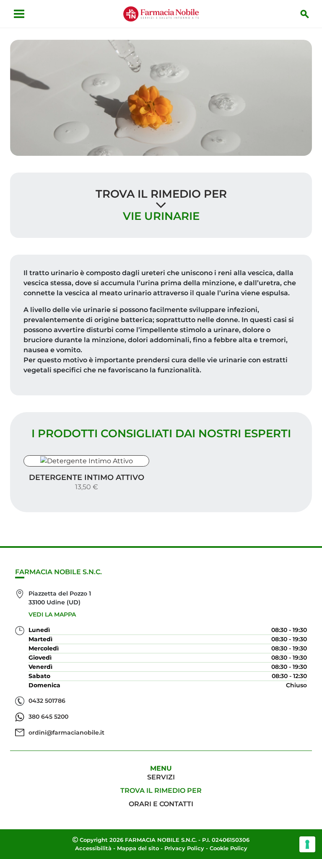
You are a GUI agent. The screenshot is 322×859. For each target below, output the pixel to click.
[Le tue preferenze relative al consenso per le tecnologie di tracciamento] (307, 844)
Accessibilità (93, 848)
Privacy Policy (184, 848)
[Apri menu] (19, 14)
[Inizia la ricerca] (305, 13)
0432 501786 (47, 700)
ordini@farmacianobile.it (66, 732)
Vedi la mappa (52, 614)
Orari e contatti (161, 804)
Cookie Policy (228, 848)
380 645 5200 (48, 716)
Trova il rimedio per (161, 194)
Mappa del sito (138, 848)
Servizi (161, 777)
